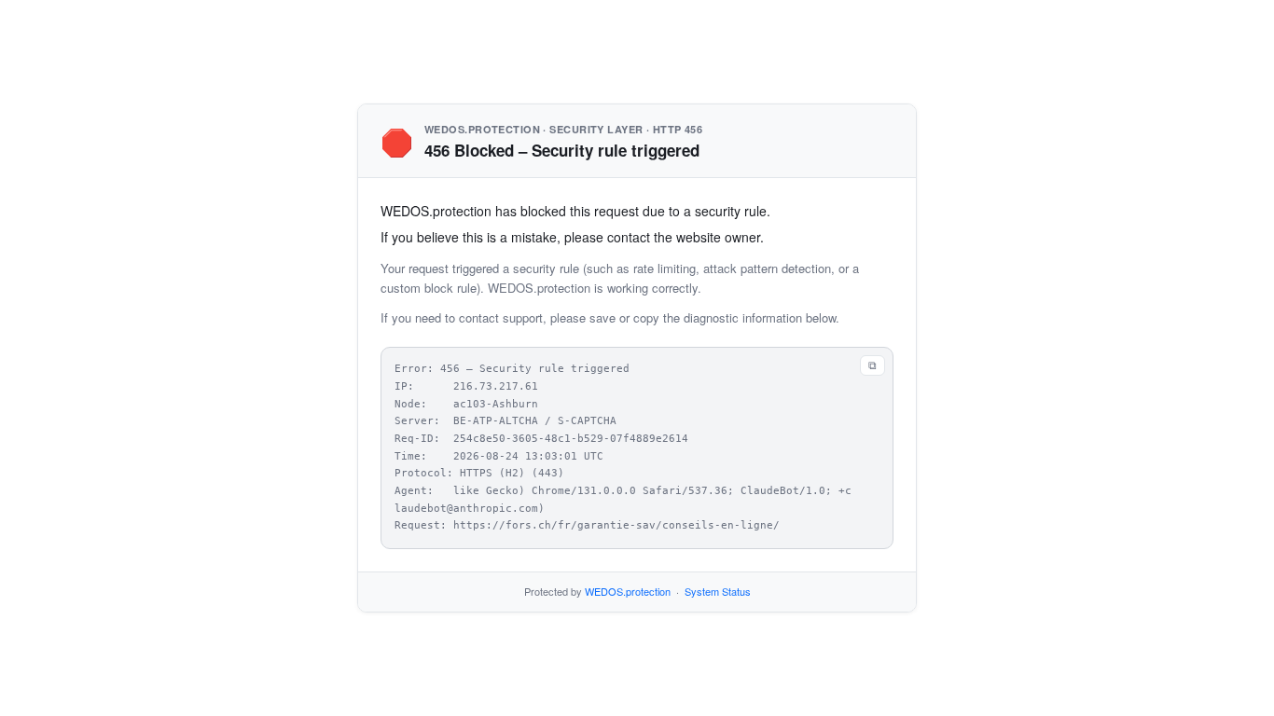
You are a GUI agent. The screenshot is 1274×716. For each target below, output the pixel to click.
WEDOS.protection (628, 591)
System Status (718, 591)
